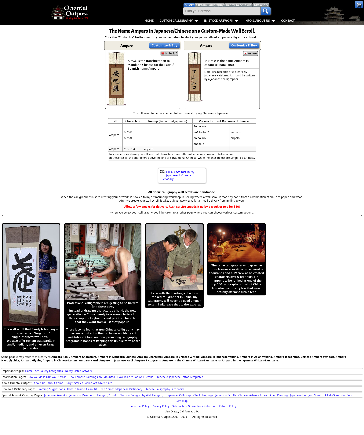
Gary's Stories (74, 383)
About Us (39, 383)
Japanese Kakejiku (55, 395)
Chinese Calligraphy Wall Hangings (142, 395)
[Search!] (265, 11)
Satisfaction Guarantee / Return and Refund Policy (204, 406)
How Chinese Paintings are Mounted (92, 377)
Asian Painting (278, 395)
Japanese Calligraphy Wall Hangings (190, 395)
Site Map (182, 401)
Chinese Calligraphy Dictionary (164, 389)
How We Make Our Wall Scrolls (46, 377)
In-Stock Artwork (218, 20)
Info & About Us (257, 20)
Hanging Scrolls (107, 395)
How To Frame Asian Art (82, 389)
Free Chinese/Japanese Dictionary (121, 389)
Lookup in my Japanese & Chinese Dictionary (177, 175)
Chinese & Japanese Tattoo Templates (179, 377)
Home (149, 20)
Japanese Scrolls (225, 395)
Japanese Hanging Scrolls (306, 395)
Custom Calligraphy (176, 20)
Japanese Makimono (82, 395)
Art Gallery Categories (49, 371)
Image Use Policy (138, 406)
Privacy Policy (160, 406)
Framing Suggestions (51, 389)
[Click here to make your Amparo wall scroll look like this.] (116, 103)
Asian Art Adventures (98, 383)
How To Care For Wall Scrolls (135, 377)
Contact (288, 20)
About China (55, 383)
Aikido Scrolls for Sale (338, 395)
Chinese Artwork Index (252, 395)
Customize (164, 45)
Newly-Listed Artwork (78, 371)
